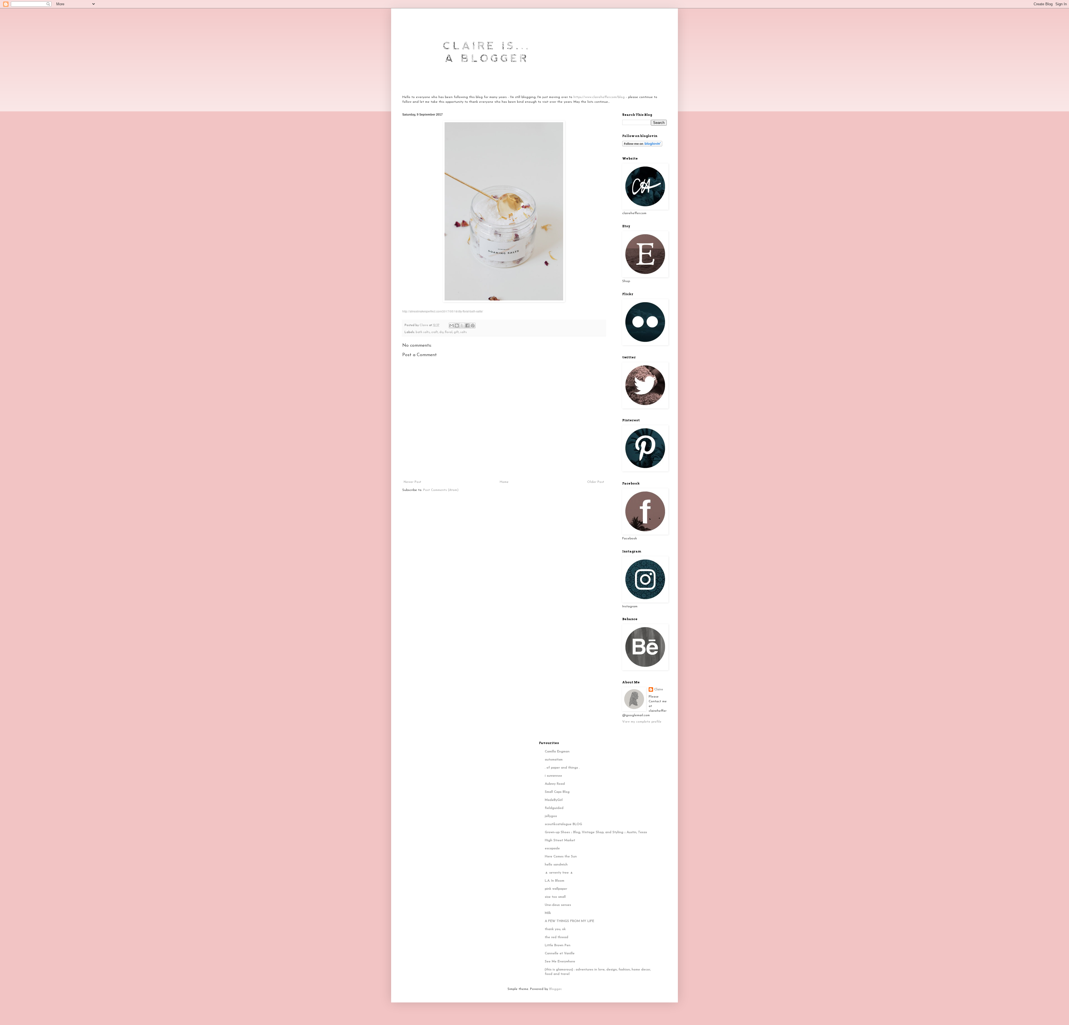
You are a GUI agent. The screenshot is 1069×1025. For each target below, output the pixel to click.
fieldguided (554, 808)
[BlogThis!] (457, 325)
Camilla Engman (557, 751)
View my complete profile (641, 721)
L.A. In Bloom (554, 880)
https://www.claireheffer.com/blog (599, 97)
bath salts (423, 332)
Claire (658, 689)
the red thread (556, 937)
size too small (555, 897)
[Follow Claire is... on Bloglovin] (642, 145)
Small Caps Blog (557, 792)
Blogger (555, 989)
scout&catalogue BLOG (563, 824)
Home (504, 482)
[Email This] (451, 325)
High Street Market (560, 840)
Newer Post (412, 482)
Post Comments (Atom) (441, 490)
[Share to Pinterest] (472, 325)
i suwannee (553, 775)
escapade (552, 848)
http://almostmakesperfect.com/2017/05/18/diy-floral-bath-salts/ (442, 311)
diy (441, 332)
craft (434, 332)
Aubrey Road (555, 784)
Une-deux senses (558, 905)
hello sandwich (556, 864)
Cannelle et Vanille (560, 953)
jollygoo (551, 816)
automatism (554, 759)
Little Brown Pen (557, 945)
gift (456, 332)
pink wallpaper (556, 889)
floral (448, 332)
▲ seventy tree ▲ (559, 872)
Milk (548, 913)
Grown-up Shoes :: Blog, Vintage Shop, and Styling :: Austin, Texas (596, 832)
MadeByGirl (554, 800)
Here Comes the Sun (561, 856)
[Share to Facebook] (467, 325)
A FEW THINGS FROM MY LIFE (569, 921)
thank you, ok (555, 929)
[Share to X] (462, 325)
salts (463, 332)
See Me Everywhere (560, 961)
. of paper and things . (562, 767)
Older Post (595, 482)
